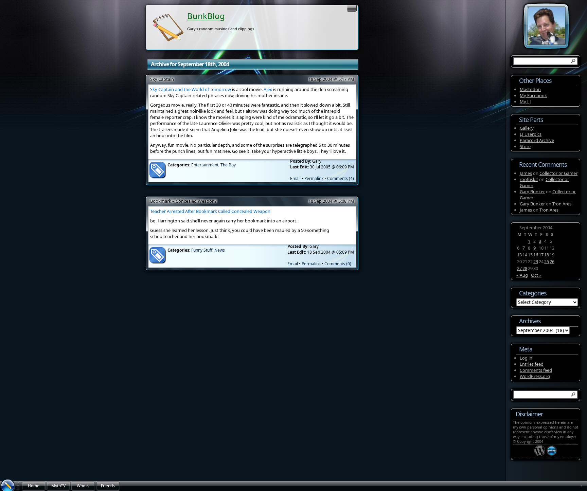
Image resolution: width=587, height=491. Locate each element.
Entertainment (204, 165)
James (526, 173)
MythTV (58, 486)
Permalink (313, 178)
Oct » (536, 275)
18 (546, 255)
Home (33, 486)
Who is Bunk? (83, 487)
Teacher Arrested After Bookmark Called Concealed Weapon (210, 211)
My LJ (525, 101)
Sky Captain (162, 79)
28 (524, 268)
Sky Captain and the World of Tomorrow (190, 89)
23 (535, 261)
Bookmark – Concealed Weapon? (183, 201)
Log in (526, 358)
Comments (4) (340, 178)
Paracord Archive (537, 140)
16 (535, 255)
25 (546, 261)
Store (525, 146)
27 (519, 268)
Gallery (527, 128)
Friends (108, 486)
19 (552, 255)
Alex (268, 89)
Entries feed (532, 364)
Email (295, 178)
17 (541, 255)
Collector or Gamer (558, 173)
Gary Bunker (532, 191)
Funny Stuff (201, 250)
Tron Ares (561, 204)
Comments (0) (337, 264)
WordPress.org (535, 376)
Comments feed (536, 370)
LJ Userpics (530, 134)
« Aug (522, 275)
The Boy (228, 165)
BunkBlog (206, 15)
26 (552, 261)
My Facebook (533, 95)
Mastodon (530, 89)
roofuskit (529, 179)
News (219, 250)
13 (519, 255)
